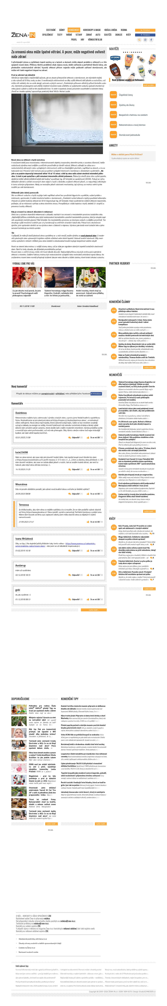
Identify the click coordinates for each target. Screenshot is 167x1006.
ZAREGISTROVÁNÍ (47, 393)
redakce (47, 918)
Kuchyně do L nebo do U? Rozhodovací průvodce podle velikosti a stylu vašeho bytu (127, 973)
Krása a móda (111, 29)
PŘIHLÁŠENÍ (60, 393)
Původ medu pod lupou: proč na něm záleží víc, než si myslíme (127, 981)
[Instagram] (145, 39)
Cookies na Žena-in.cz (27, 947)
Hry (82, 39)
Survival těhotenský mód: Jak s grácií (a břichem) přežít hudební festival (38, 969)
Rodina (124, 29)
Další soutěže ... (149, 85)
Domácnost (74, 29)
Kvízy (128, 34)
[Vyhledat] (139, 39)
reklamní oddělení (70, 928)
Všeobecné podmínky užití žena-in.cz (33, 939)
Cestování (50, 29)
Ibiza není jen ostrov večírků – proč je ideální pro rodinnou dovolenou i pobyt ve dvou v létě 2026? (38, 973)
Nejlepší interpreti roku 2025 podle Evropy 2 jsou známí (37, 985)
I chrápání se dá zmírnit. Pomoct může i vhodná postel (80, 969)
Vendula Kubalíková (90, 306)
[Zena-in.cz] (24, 35)
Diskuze (118, 34)
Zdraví (89, 34)
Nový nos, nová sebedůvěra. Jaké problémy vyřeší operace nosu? (127, 969)
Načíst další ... (94, 610)
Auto (98, 34)
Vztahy (79, 34)
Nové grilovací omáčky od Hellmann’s (128, 79)
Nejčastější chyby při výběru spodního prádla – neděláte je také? (82, 977)
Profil (74, 39)
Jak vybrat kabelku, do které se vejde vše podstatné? (36, 977)
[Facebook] (151, 39)
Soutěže (107, 34)
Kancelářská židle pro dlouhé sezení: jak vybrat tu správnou (82, 981)
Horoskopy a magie (92, 29)
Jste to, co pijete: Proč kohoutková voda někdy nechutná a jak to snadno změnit (82, 985)
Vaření (69, 34)
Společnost (47, 34)
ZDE (49, 915)
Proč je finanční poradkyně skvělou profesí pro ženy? (35, 981)
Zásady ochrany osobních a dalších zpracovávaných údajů (40, 943)
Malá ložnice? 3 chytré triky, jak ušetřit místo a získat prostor (127, 985)
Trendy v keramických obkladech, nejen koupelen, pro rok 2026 (127, 977)
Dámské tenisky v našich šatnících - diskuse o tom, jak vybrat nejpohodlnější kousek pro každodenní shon (82, 973)
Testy (59, 34)
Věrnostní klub (95, 39)
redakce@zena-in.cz (67, 921)
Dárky (62, 29)
